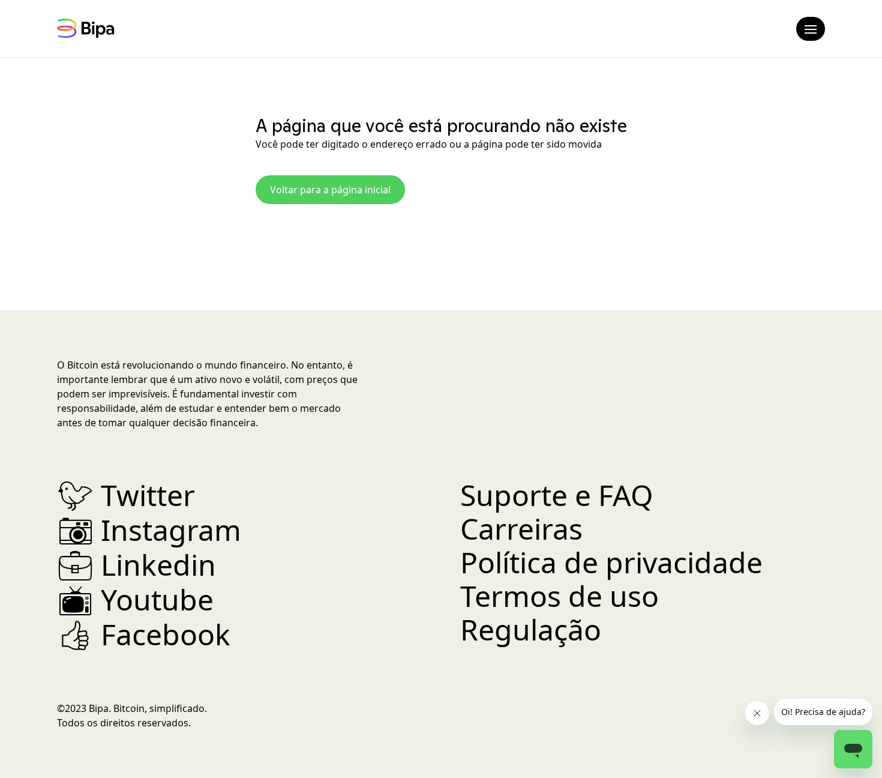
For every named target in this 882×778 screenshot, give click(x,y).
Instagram (149, 529)
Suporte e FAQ (556, 494)
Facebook (143, 634)
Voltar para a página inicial (330, 189)
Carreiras (521, 528)
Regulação (530, 629)
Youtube (135, 599)
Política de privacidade (611, 562)
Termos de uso (559, 595)
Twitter (126, 494)
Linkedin (136, 564)
